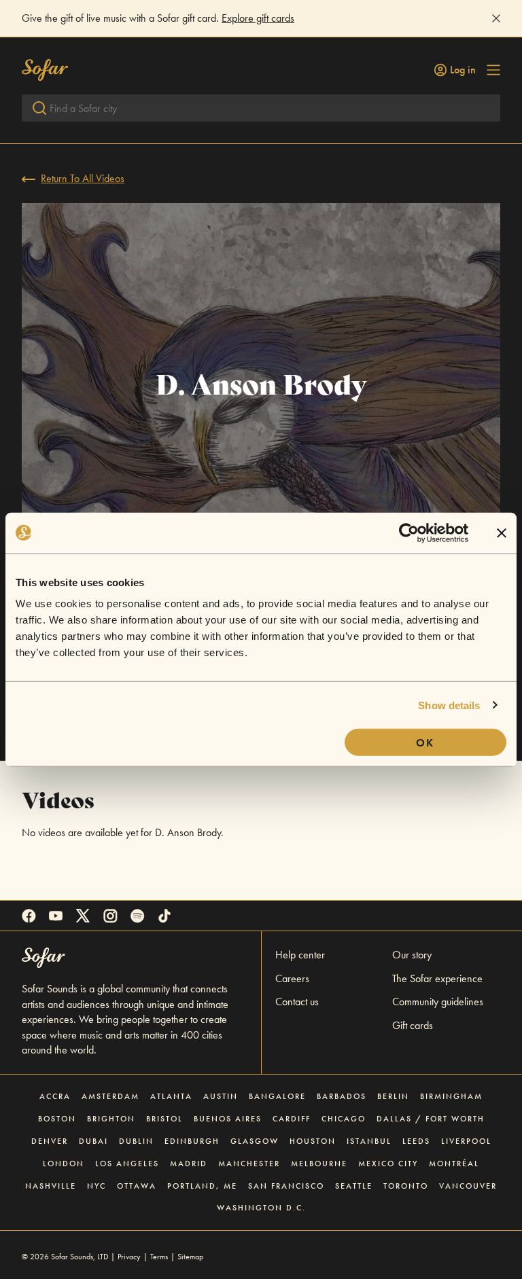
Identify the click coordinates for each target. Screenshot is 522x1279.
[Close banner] (501, 532)
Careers (292, 978)
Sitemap (190, 1256)
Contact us (297, 1001)
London (63, 1163)
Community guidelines (437, 1001)
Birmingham (451, 1096)
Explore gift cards (258, 18)
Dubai (93, 1141)
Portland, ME (202, 1186)
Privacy (129, 1256)
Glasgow (254, 1141)
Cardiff (292, 1118)
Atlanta (171, 1096)
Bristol (164, 1118)
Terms (159, 1256)
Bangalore (277, 1096)
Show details (449, 704)
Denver (49, 1141)
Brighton (111, 1118)
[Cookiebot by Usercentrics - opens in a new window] (408, 532)
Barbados (341, 1096)
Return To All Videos (82, 178)
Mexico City (388, 1163)
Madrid (188, 1163)
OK (425, 743)
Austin (220, 1096)
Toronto (405, 1186)
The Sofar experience (437, 978)
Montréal (454, 1163)
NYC (96, 1186)
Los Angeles (127, 1163)
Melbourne (319, 1163)
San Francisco (286, 1186)
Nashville (50, 1186)
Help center (300, 955)
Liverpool (466, 1141)
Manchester (249, 1163)
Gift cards (412, 1025)
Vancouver (468, 1186)
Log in (463, 70)
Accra (55, 1096)
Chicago (343, 1118)
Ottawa (136, 1186)
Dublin (136, 1141)
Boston (57, 1118)
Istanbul (369, 1141)
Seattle (353, 1186)
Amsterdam (110, 1096)
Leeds (416, 1141)
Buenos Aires (228, 1118)
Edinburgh (192, 1141)
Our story (412, 955)
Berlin (393, 1096)
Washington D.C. (261, 1207)
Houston (313, 1141)
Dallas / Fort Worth (431, 1118)
